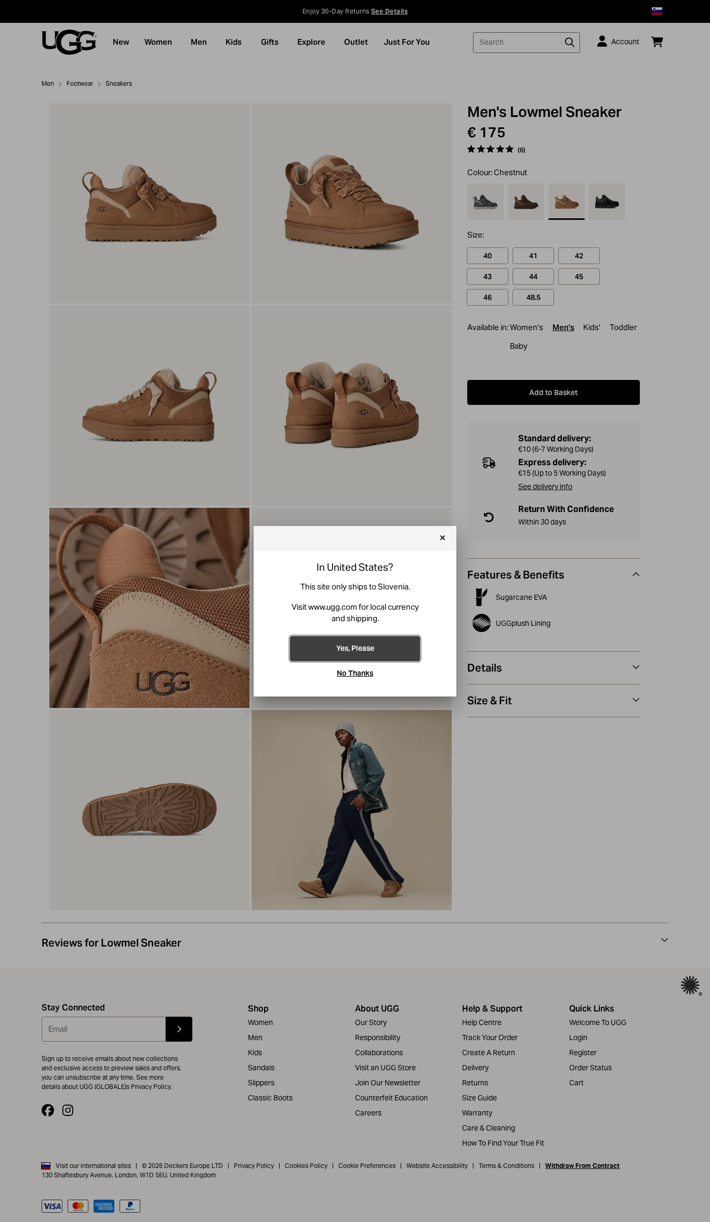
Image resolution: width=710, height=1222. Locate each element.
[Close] (442, 538)
